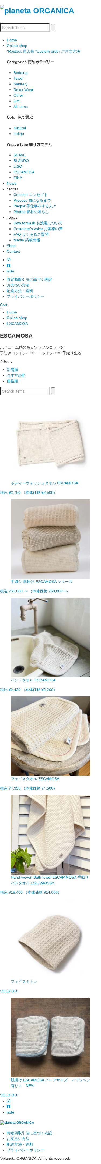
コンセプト (30, 195)
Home (12, 40)
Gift (16, 101)
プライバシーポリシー (25, 296)
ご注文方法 (57, 51)
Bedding (20, 72)
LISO (17, 166)
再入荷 (20, 51)
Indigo (18, 133)
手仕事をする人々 (35, 206)
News (11, 183)
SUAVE (19, 155)
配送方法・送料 (20, 291)
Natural (19, 128)
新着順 (12, 369)
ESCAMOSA (23, 172)
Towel (18, 78)
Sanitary (20, 84)
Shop (11, 246)
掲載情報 (26, 240)
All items (20, 106)
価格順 (12, 381)
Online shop (17, 45)
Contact (13, 251)
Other (18, 95)
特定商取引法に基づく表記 (29, 279)
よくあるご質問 (30, 234)
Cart (3, 305)
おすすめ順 (16, 375)
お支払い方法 (18, 285)
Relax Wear (23, 89)
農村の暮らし (31, 212)
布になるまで (32, 200)
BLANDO (21, 160)
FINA (17, 178)
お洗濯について (38, 223)
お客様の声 (38, 229)
